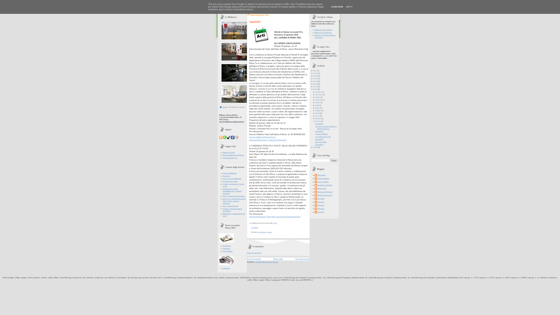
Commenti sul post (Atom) (267, 262)
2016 (315, 73)
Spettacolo (226, 249)
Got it (349, 7)
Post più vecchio (302, 259)
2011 (315, 87)
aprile (317, 113)
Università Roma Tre (230, 158)
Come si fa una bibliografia (232, 179)
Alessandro (322, 175)
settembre (318, 100)
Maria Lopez (322, 188)
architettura (262, 232)
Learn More (337, 7)
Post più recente (254, 259)
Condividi (254, 228)
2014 (315, 78)
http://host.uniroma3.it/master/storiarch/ (284, 217)
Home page (278, 259)
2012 (315, 84)
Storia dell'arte (228, 251)
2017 (315, 71)
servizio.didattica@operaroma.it (262, 137)
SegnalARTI (255, 21)
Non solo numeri (321, 142)
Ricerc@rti (226, 176)
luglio (317, 105)
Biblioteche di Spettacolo (323, 33)
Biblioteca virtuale (229, 152)
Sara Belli (321, 199)
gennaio (318, 121)
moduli (324, 56)
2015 (315, 76)
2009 (315, 147)
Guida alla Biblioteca (230, 173)
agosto (317, 102)
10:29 (275, 223)
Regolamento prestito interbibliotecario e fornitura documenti (232, 191)
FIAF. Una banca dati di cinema (234, 196)
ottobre (317, 97)
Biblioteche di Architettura (323, 30)
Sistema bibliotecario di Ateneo (233, 155)
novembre (318, 95)
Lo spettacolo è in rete (323, 137)
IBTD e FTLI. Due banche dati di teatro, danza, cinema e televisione (234, 201)
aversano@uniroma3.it (258, 140)
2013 (315, 81)
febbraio (318, 118)
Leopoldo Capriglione (325, 185)
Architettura (227, 246)
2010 (315, 89)
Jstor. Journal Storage (230, 206)
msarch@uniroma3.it (258, 217)
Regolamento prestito (230, 181)
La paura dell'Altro (321, 134)
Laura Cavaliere (323, 182)
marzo (317, 116)
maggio (317, 110)
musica (269, 232)
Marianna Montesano (325, 192)
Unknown (321, 202)
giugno (317, 108)
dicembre (318, 92)
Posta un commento (254, 253)
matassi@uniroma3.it (278, 140)
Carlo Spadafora (323, 178)
